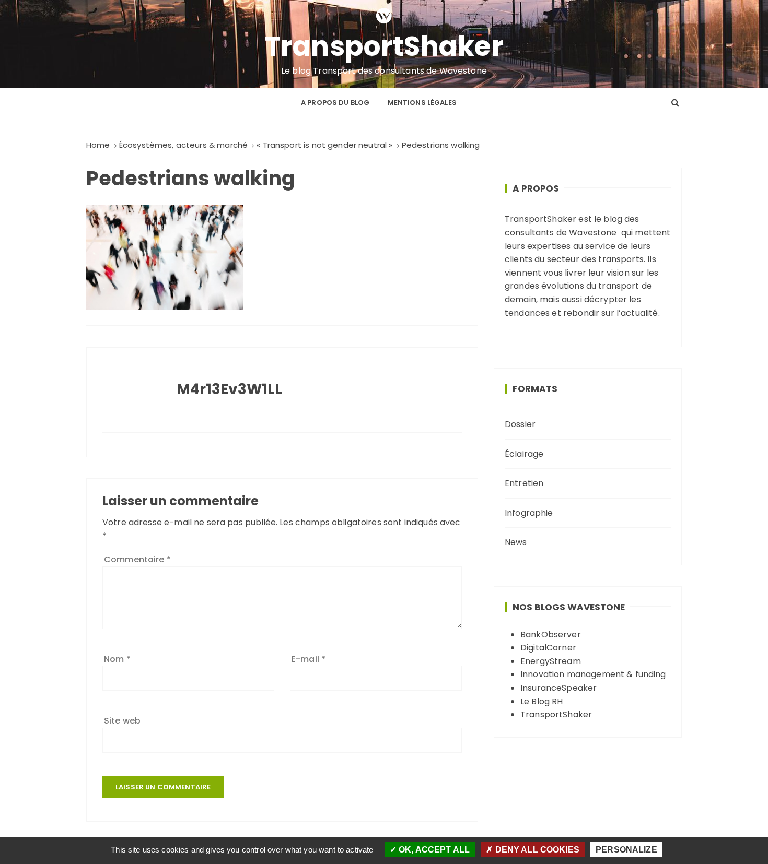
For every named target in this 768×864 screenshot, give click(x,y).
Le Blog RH (541, 701)
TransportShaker (384, 46)
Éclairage (524, 454)
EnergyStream (550, 661)
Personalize (626, 849)
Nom (117, 659)
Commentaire (137, 559)
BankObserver (550, 635)
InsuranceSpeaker (558, 688)
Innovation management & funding (593, 674)
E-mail (308, 659)
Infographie (529, 513)
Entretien (524, 483)
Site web (122, 721)
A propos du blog (335, 103)
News (516, 542)
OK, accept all (433, 849)
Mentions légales (422, 103)
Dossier (520, 424)
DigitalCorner (548, 648)
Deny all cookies (536, 849)
